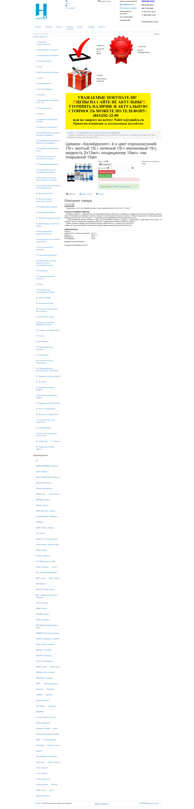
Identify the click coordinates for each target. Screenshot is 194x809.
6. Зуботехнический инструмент (47, 72)
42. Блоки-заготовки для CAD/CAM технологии (45, 323)
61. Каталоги (55, 441)
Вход (67, 3)
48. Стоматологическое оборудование (44, 361)
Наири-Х (38, 803)
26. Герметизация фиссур (45, 212)
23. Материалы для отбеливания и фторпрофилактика (48, 186)
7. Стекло (39, 78)
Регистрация (70, 8)
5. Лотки (39, 66)
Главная (70, 132)
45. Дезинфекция (42, 341)
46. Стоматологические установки (44, 348)
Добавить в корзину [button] (107, 172)
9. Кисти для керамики (44, 89)
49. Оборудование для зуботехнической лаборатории (47, 369)
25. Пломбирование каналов (46, 207)
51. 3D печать (41, 382)
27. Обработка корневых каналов (48, 218)
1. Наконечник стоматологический (43, 43)
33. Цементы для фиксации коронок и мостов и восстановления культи (46, 262)
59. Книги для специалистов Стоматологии (46, 434)
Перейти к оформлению (122, 186)
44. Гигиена (40, 336)
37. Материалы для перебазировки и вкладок (45, 291)
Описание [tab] (72, 194)
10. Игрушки (40, 94)
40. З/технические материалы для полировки (47, 310)
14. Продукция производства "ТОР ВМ (46, 120)
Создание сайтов (149, 803)
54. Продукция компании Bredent (48, 403)
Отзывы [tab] (101, 194)
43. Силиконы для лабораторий (47, 330)
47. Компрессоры (42, 355)
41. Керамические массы (45, 317)
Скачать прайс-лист (40, 37)
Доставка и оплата (70, 28)
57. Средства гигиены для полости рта (45, 421)
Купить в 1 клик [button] (105, 176)
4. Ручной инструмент (44, 61)
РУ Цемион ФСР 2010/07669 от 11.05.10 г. (76, 245)
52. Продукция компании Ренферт (45, 388)
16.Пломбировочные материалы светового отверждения (48, 134)
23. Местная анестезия (44, 193)
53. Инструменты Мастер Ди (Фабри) (46, 396)
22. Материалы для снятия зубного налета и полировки (46, 178)
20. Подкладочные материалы (47, 164)
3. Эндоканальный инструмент (47, 55)
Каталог (59, 27)
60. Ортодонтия (41, 441)
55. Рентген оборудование (45, 408)
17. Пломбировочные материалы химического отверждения (48, 141)
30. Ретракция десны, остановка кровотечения (48, 240)
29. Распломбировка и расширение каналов (44, 232)
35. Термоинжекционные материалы (45, 277)
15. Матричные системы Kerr (46, 127)
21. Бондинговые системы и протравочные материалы (46, 171)
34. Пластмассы (42, 271)
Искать (157, 34)
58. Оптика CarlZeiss (43, 428)
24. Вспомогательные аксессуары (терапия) (44, 200)
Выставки (48, 27)
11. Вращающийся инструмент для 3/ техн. (47, 101)
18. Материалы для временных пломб (47, 149)
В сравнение (106, 164)
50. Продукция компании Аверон (48, 376)
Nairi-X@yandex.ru (127, 4)
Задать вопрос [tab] (86, 194)
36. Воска (39, 284)
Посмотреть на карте (128, 8)
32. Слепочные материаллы (46, 255)
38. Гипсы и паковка (43, 297)
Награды (91, 27)
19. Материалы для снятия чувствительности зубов (46, 157)
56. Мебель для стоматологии (47, 414)
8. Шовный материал (43, 83)
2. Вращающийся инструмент (47, 50)
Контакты (102, 27)
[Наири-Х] (48, 11)
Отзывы (80, 27)
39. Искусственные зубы (45, 303)
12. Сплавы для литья (44, 108)
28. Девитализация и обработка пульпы (47, 224)
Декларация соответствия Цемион (74, 241)
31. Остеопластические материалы (44, 248)
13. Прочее (40, 113)
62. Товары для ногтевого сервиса (45, 448)
